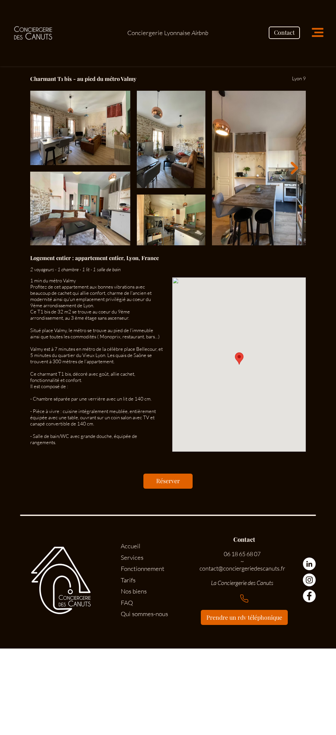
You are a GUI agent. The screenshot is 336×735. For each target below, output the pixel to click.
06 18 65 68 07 (242, 553)
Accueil (130, 546)
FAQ (127, 603)
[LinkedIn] (309, 563)
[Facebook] (309, 596)
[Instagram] (309, 580)
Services (132, 557)
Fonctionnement (142, 569)
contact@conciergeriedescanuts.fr (242, 568)
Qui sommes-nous (144, 614)
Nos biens (134, 591)
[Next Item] (294, 168)
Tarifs (128, 580)
